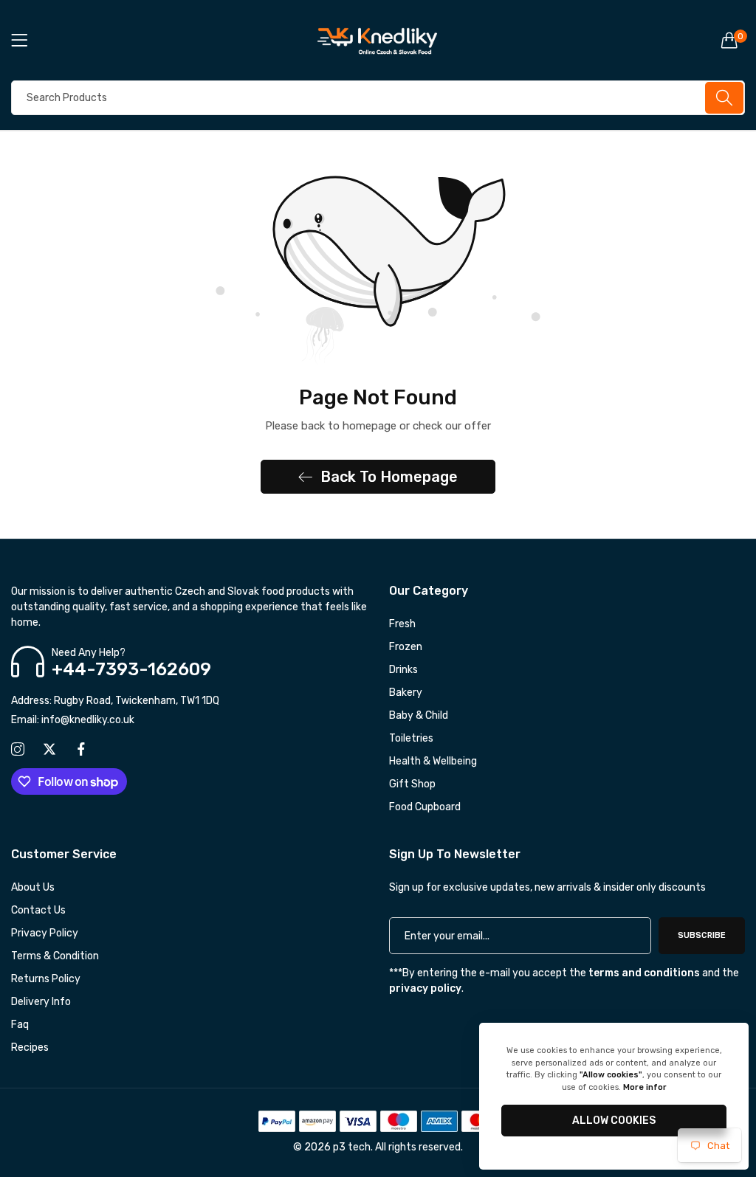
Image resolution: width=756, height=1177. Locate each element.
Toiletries (411, 738)
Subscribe (702, 935)
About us (33, 887)
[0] (729, 40)
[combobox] (378, 97)
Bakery (405, 692)
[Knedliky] (378, 40)
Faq (20, 1024)
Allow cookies (614, 1120)
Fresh (402, 624)
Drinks (403, 669)
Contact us (38, 910)
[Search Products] (724, 98)
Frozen (405, 647)
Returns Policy (45, 979)
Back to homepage (389, 477)
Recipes (30, 1047)
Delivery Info (41, 1001)
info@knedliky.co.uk (72, 720)
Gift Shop (412, 784)
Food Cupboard (425, 807)
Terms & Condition (55, 956)
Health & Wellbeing (433, 761)
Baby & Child (418, 715)
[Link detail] (17, 749)
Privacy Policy (44, 933)
